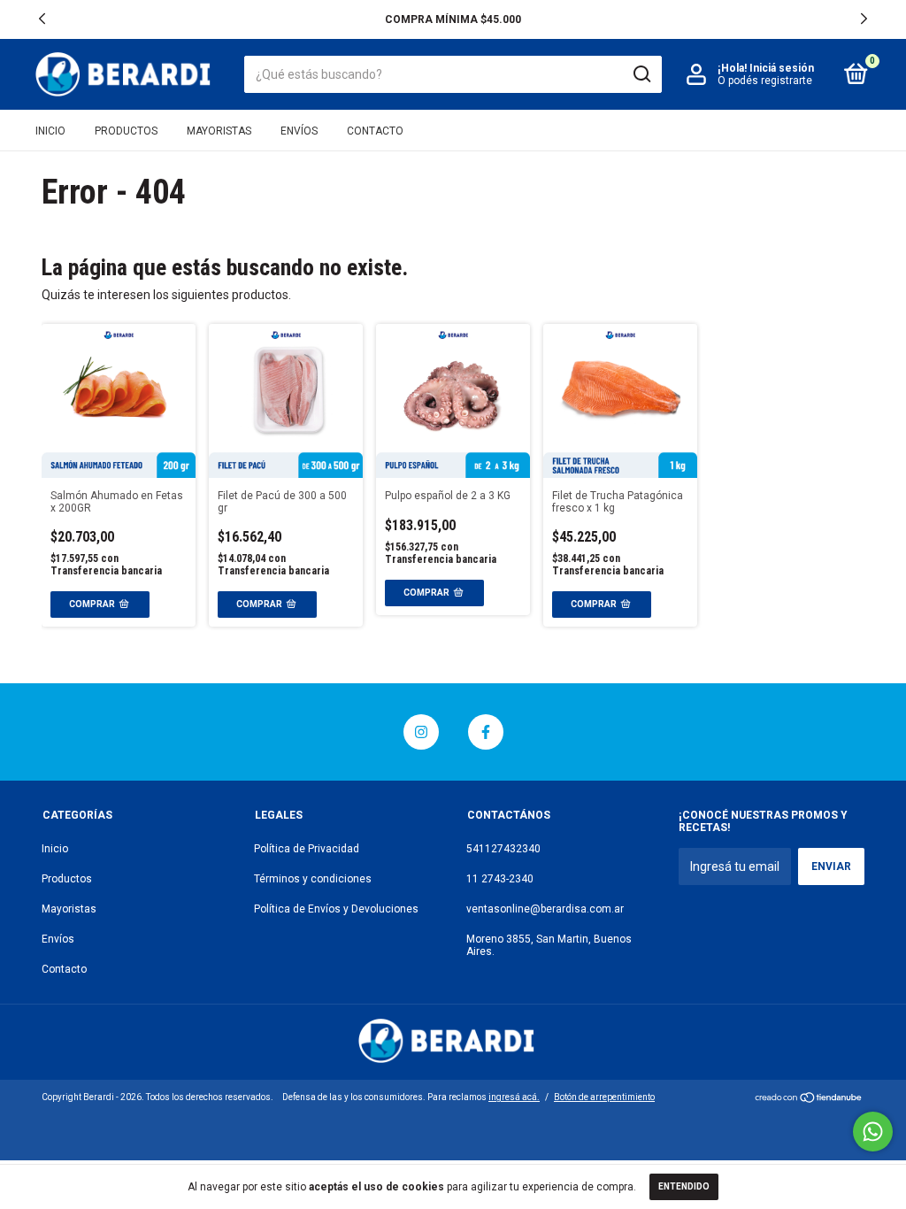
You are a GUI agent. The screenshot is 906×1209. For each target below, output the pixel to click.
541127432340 (503, 849)
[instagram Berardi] (421, 732)
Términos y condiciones (313, 879)
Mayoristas (219, 131)
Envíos (299, 131)
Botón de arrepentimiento (604, 1097)
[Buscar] (641, 74)
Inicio (50, 131)
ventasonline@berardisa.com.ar (545, 909)
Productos (126, 131)
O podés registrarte (765, 80)
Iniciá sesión (781, 68)
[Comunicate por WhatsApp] (873, 1131)
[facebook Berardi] (485, 732)
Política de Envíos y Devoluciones (336, 909)
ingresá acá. (514, 1097)
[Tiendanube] (809, 1099)
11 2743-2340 (500, 879)
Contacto (375, 131)
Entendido (684, 1186)
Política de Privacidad (306, 849)
